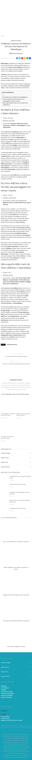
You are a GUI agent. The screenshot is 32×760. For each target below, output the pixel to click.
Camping (4, 686)
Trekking (3, 690)
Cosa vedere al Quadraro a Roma (16, 646)
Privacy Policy (5, 716)
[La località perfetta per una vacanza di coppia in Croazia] (4, 478)
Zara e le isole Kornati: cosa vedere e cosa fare (16, 541)
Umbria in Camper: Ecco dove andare (17, 484)
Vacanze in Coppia (7, 692)
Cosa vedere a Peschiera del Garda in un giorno (16, 621)
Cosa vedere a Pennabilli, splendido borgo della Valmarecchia (16, 363)
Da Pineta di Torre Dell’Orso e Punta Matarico (15, 97)
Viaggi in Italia (16, 40)
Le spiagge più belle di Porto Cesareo (17, 508)
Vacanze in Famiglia (7, 693)
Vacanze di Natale (6, 695)
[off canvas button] (2, 36)
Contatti (3, 714)
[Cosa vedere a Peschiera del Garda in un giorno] (8, 428)
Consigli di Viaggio (16, 453)
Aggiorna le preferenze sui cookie (11, 720)
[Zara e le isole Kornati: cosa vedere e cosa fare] (16, 531)
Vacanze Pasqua (6, 697)
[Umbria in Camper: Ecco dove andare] (4, 486)
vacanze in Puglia (12, 344)
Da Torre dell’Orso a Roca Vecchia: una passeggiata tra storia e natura (13, 100)
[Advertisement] (16, 17)
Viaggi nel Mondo (16, 466)
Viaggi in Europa (16, 457)
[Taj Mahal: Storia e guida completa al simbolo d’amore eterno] (4, 502)
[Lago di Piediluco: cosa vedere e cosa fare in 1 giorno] (8, 405)
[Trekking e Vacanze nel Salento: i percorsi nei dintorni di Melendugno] (16, 53)
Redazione (4, 711)
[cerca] (29, 36)
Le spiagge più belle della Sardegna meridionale (16, 356)
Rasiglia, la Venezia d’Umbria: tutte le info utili (16, 595)
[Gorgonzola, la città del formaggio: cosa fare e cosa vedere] (4, 494)
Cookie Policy (5, 718)
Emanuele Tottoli (5, 58)
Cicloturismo (5, 688)
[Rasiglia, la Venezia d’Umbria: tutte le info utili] (23, 405)
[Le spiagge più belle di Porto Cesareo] (4, 510)
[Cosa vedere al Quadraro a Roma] (16, 636)
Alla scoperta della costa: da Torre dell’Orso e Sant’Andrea (15, 104)
